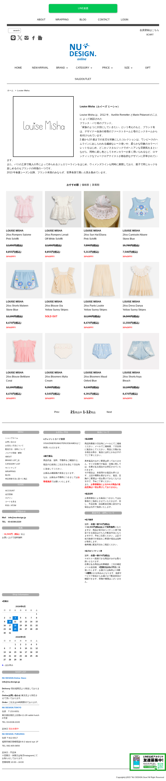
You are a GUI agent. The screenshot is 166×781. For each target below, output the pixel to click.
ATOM (13, 505)
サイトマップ (10, 468)
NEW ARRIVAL (40, 67)
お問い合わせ (10, 442)
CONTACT (104, 19)
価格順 (85, 184)
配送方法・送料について (15, 449)
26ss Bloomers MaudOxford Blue (95, 376)
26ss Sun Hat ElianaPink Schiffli (95, 234)
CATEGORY (82, 67)
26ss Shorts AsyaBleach (132, 376)
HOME (18, 67)
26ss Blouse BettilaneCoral (18, 376)
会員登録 (9, 494)
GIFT (147, 67)
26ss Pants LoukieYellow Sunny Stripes (95, 305)
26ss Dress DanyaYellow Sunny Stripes (134, 305)
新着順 (95, 184)
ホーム (10, 90)
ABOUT (41, 19)
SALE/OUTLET (83, 79)
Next (109, 412)
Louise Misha (23, 90)
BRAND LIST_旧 (12, 460)
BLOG (83, 19)
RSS (7, 505)
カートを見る (10, 502)
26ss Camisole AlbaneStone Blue (135, 234)
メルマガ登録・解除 (13, 453)
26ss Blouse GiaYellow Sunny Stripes (56, 305)
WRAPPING (62, 19)
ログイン (9, 498)
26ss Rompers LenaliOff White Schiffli (56, 234)
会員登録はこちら (149, 30)
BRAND (60, 67)
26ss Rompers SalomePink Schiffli (18, 234)
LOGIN (124, 19)
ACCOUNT (10, 491)
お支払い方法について (14, 446)
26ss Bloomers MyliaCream (56, 376)
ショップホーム (11, 438)
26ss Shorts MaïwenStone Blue (17, 305)
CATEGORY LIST (12, 464)
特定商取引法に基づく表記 (16, 479)
